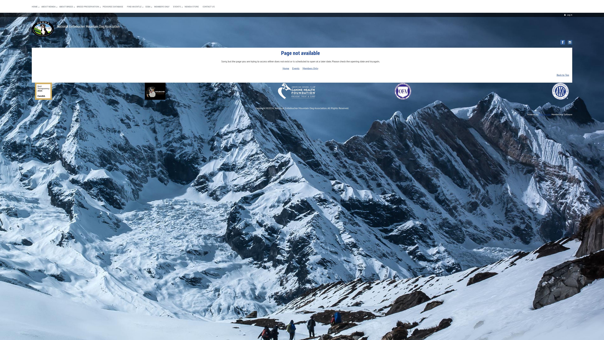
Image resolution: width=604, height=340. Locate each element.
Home (286, 68)
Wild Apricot (545, 114)
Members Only (310, 68)
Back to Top (563, 74)
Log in (569, 15)
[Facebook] (562, 42)
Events (295, 68)
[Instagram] (570, 42)
